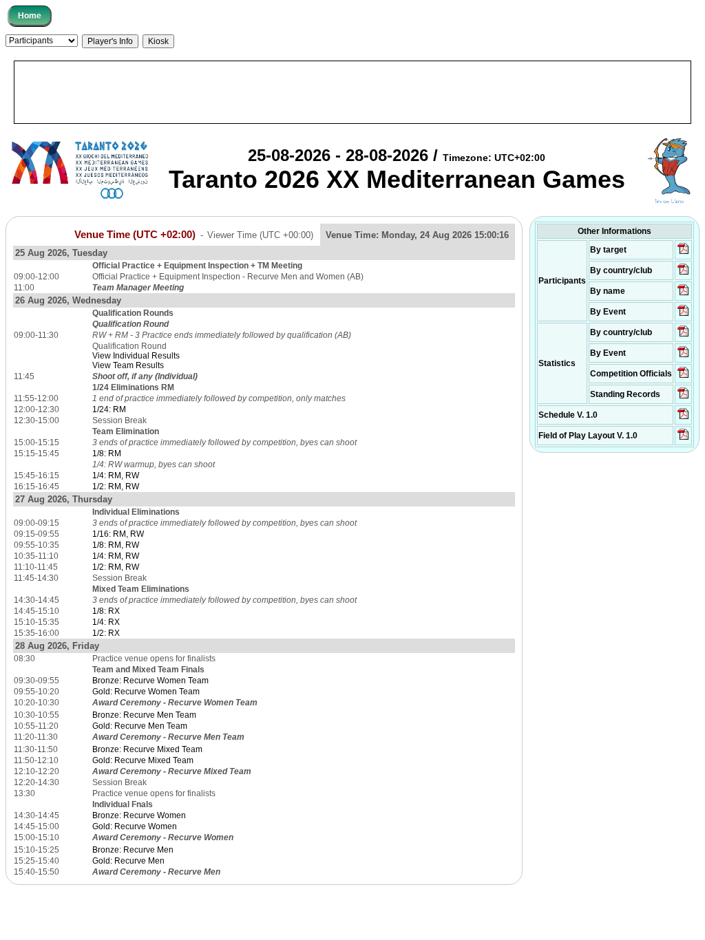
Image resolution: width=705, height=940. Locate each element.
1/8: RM (106, 453)
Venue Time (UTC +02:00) (135, 234)
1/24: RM (109, 409)
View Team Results (128, 365)
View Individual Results (136, 356)
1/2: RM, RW (115, 486)
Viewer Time (260, 235)
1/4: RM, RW (115, 475)
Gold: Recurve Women (134, 826)
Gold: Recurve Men (128, 861)
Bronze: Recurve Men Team (144, 715)
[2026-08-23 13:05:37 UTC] (683, 253)
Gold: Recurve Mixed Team (142, 760)
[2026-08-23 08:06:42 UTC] (683, 418)
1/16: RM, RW (118, 534)
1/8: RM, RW (115, 545)
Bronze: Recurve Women (139, 815)
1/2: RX (106, 633)
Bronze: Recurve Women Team (150, 680)
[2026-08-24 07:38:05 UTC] (683, 274)
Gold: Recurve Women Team (146, 691)
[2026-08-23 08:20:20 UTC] (683, 439)
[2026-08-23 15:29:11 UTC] (683, 398)
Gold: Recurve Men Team (139, 726)
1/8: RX (106, 611)
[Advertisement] (352, 92)
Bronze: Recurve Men (132, 850)
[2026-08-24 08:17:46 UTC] (683, 377)
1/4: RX (106, 622)
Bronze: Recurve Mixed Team (147, 749)
